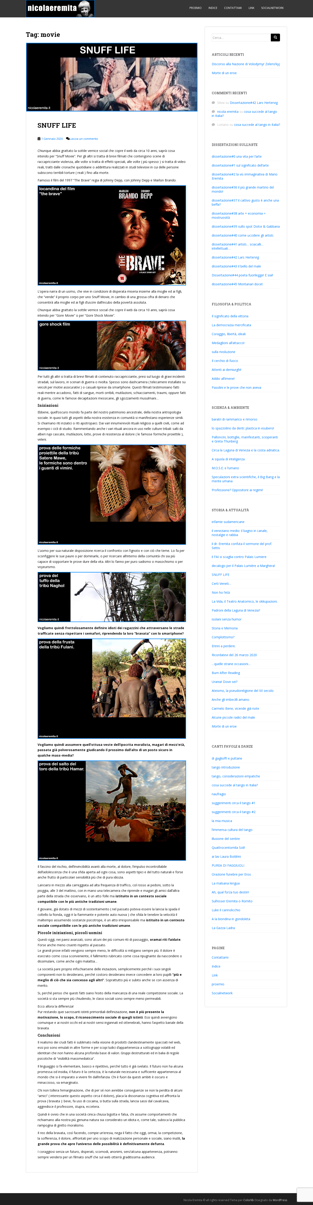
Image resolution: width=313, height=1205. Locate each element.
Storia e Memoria (225, 628)
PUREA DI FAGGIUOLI (228, 865)
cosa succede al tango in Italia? (244, 113)
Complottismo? (223, 637)
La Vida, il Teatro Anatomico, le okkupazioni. (244, 601)
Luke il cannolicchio (226, 910)
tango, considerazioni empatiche (236, 776)
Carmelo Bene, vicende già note (235, 708)
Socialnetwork (272, 8)
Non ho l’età (221, 592)
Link (251, 8)
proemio (195, 8)
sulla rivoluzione (223, 352)
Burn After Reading (226, 673)
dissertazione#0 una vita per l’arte (237, 156)
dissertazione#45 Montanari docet (237, 284)
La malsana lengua (226, 883)
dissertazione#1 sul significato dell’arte (240, 165)
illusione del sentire (226, 838)
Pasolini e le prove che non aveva (236, 387)
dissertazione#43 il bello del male (236, 266)
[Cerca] (275, 37)
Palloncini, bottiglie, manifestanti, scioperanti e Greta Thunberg (245, 439)
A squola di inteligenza (228, 459)
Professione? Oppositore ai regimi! (237, 490)
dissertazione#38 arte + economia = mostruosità (239, 215)
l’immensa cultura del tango (232, 830)
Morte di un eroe (224, 73)
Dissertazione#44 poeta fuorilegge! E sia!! (242, 275)
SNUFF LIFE (57, 125)
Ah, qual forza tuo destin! (230, 892)
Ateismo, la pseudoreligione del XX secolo (243, 690)
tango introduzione (226, 767)
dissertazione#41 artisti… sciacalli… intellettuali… (238, 246)
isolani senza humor (227, 619)
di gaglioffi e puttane (227, 758)
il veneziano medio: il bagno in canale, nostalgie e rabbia (240, 532)
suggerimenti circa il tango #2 (233, 812)
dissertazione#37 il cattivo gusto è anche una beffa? (245, 202)
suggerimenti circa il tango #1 (233, 803)
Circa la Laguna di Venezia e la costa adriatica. (246, 450)
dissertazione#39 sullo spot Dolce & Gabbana (246, 226)
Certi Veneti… (221, 583)
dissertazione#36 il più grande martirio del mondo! (243, 189)
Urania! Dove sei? (224, 681)
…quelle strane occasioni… (231, 664)
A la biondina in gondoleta (231, 919)
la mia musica (222, 821)
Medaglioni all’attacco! (228, 343)
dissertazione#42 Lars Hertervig (235, 257)
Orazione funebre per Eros (231, 874)
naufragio (219, 794)
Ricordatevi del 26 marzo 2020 (234, 655)
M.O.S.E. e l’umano (225, 468)
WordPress (280, 1200)
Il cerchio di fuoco (225, 361)
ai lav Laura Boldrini (226, 856)
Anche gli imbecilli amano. (231, 699)
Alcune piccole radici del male (233, 717)
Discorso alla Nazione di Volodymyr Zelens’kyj (246, 64)
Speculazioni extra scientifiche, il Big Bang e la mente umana (246, 479)
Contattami (233, 8)
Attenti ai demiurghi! (226, 369)
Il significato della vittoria (230, 316)
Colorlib (248, 1200)
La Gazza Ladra (223, 928)
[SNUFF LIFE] (112, 77)
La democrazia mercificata (231, 325)
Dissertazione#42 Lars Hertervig (254, 102)
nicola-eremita (228, 111)
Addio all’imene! (223, 378)
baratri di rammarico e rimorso (234, 419)
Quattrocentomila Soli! (228, 847)
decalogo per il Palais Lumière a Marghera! (243, 565)
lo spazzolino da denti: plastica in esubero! (243, 428)
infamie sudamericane (228, 522)
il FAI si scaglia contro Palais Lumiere (239, 557)
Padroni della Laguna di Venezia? (236, 610)
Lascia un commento (84, 139)
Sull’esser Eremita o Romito (232, 901)
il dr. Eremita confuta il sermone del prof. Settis (242, 546)
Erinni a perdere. (224, 646)
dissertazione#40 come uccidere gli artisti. (243, 235)
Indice (213, 8)
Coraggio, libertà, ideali (229, 334)
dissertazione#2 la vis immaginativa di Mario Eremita (244, 176)
